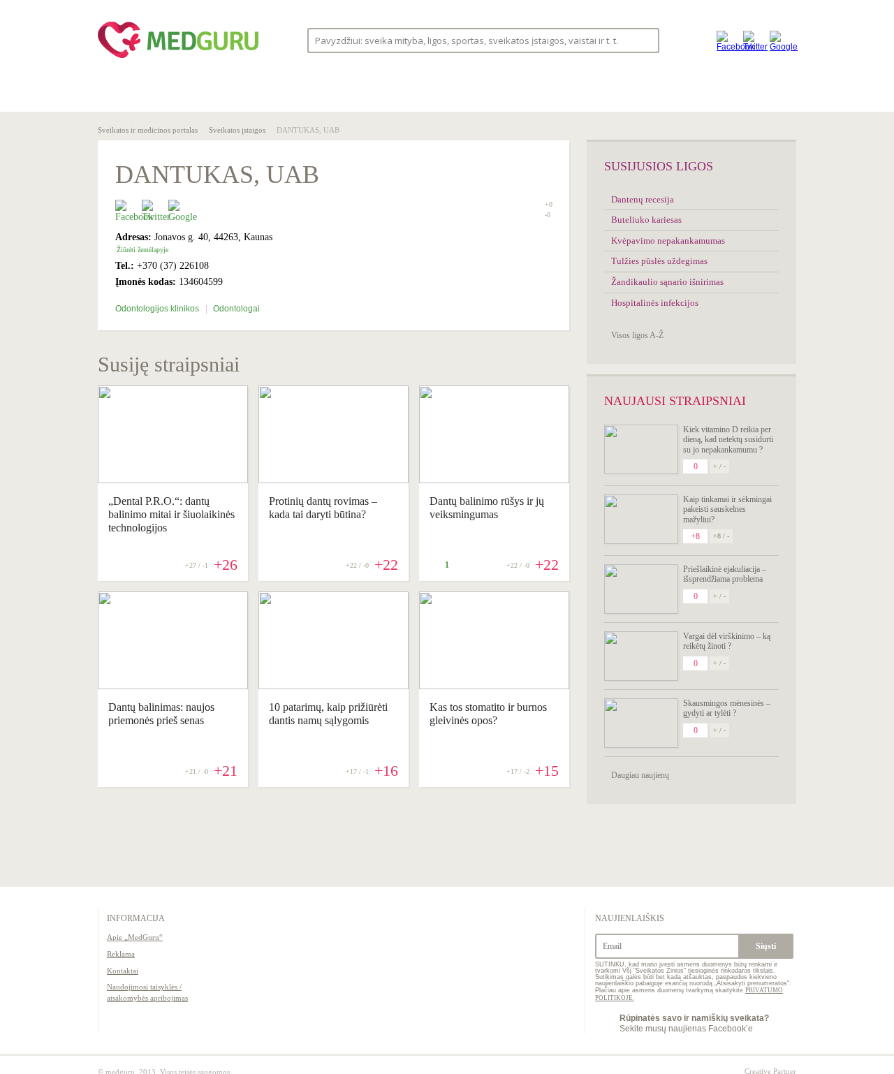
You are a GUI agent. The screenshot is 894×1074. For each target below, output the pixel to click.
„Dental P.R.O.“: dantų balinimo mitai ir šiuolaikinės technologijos (171, 514)
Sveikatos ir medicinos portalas (148, 130)
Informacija (136, 918)
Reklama (121, 954)
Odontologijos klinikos (158, 309)
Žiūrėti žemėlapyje (142, 249)
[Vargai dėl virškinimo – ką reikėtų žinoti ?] (641, 656)
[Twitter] (753, 40)
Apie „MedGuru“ (135, 937)
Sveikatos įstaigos (237, 130)
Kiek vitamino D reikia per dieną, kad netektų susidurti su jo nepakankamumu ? (728, 440)
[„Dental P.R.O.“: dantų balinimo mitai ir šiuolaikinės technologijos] (173, 479)
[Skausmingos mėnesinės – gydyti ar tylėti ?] (641, 723)
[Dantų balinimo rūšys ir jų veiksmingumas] (494, 479)
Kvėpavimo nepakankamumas (668, 240)
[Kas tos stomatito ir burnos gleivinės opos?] (494, 685)
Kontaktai (122, 970)
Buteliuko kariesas (646, 219)
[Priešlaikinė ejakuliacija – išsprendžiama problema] (641, 589)
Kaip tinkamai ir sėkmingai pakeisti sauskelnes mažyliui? (727, 509)
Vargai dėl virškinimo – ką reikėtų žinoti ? (726, 641)
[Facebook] (726, 40)
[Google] (779, 40)
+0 (548, 204)
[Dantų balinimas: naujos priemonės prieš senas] (173, 685)
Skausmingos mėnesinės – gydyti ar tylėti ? (726, 708)
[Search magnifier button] (644, 39)
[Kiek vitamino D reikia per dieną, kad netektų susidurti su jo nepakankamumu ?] (641, 449)
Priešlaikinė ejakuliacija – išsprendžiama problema (724, 574)
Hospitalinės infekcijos (654, 302)
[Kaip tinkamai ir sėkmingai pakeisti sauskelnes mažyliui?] (641, 519)
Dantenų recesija (642, 199)
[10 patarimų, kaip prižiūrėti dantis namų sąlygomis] (333, 685)
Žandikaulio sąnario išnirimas (667, 282)
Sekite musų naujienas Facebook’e (694, 1023)
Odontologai (236, 309)
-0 (547, 215)
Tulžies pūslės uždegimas (659, 261)
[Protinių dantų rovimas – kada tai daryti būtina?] (333, 479)
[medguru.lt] (178, 58)
